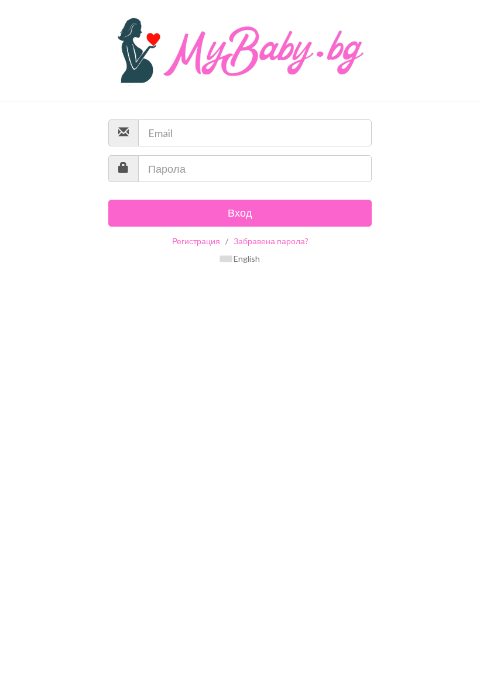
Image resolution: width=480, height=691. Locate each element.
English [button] (246, 259)
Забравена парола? (271, 241)
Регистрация (196, 241)
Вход (240, 212)
